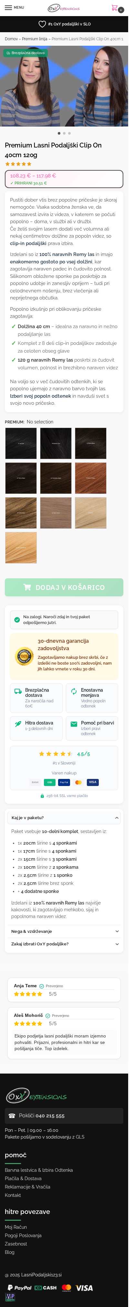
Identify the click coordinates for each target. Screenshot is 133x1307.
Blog (10, 1252)
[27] (56, 513)
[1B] (56, 443)
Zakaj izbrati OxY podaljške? (39, 944)
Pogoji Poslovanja (23, 1235)
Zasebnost (16, 1243)
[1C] (91, 443)
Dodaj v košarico (70, 587)
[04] (56, 478)
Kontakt (13, 1195)
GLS (80, 1137)
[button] (115, 8)
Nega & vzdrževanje (31, 931)
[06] (91, 478)
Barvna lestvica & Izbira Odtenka (39, 1170)
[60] (91, 513)
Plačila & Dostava (23, 1178)
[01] (21, 443)
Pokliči (42, 1116)
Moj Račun (16, 1227)
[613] (21, 548)
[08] (21, 513)
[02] (21, 478)
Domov (11, 39)
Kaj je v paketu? (28, 817)
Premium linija (34, 39)
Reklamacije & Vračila (27, 1186)
